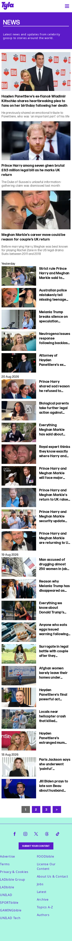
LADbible (7, 887)
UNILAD (6, 895)
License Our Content (46, 866)
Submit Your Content (36, 845)
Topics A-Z (45, 907)
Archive (43, 899)
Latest (42, 892)
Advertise (7, 856)
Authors (43, 915)
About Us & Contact (52, 876)
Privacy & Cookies (14, 872)
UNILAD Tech (10, 918)
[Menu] (67, 6)
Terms (5, 864)
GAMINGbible (11, 910)
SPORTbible (9, 902)
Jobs (40, 884)
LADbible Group (12, 879)
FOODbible (45, 856)
